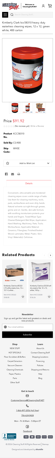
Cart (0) (50, 6)
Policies (40, 365)
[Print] (19, 174)
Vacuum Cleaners (15, 365)
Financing (40, 361)
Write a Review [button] (37, 126)
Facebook (27, 431)
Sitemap (45, 444)
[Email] (12, 174)
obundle (39, 449)
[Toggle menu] (5, 15)
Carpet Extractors (15, 361)
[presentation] (14, 108)
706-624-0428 (27, 416)
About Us (40, 348)
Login (43, 6)
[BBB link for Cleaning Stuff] (9, 437)
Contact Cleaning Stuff (40, 353)
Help (40, 374)
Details (28, 183)
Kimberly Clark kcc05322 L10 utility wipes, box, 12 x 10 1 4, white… (13, 288)
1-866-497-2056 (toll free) (27, 411)
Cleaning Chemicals (15, 370)
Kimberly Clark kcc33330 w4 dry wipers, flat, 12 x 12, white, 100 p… (40, 288)
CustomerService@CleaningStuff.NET (27, 400)
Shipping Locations (40, 357)
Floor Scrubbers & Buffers (15, 357)
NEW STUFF (15, 348)
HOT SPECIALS (15, 353)
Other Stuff (14, 383)
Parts (15, 378)
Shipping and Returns (40, 370)
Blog (40, 378)
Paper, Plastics (15, 374)
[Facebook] (6, 174)
